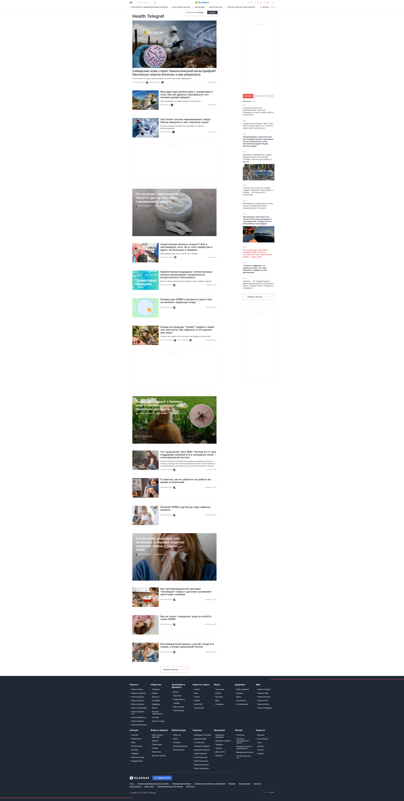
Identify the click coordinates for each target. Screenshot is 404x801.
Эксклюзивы (199, 7)
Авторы (265, 7)
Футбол (197, 689)
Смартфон (219, 704)
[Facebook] (248, 2)
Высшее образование (157, 713)
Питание (239, 693)
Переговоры (157, 744)
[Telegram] (254, 2)
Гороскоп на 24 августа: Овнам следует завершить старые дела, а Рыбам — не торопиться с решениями (258, 191)
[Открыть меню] (131, 2)
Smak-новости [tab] (259, 96)
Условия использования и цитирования (209, 784)
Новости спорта (201, 684)
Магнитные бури (137, 757)
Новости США (262, 693)
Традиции (219, 744)
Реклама (232, 784)
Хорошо (212, 12)
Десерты (260, 746)
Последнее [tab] (248, 96)
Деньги (176, 692)
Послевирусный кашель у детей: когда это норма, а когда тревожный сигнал (187, 645)
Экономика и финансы (178, 685)
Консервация (262, 739)
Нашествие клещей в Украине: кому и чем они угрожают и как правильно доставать (160, 405)
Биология (219, 697)
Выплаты (155, 697)
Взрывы (155, 741)
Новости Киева (137, 689)
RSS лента (190, 786)
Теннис (197, 697)
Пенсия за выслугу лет (243, 757)
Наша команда (135, 786)
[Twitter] (261, 2)
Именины (219, 756)
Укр (273, 2)
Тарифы (176, 703)
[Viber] (251, 3)
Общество (156, 684)
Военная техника (159, 756)
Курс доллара (178, 707)
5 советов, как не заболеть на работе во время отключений (185, 481)
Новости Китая (263, 704)
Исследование (242, 704)
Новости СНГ (262, 700)
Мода (133, 742)
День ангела (220, 752)
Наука (217, 684)
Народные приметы (223, 741)
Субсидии (156, 700)
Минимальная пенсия (244, 752)
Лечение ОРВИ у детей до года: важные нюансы (185, 508)
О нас (132, 784)
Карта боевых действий (157, 736)
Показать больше (170, 669)
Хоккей (197, 700)
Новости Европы (264, 689)
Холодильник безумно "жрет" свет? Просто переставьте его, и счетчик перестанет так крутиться (258, 126)
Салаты (260, 750)
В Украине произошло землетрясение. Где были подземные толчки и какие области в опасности (258, 111)
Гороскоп (134, 735)
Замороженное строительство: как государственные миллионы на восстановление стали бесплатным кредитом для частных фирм (258, 141)
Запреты (218, 748)
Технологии (219, 689)
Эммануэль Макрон (202, 746)
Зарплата (156, 689)
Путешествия (136, 746)
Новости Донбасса (138, 717)
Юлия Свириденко (201, 768)
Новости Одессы (137, 700)
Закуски (260, 753)
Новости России (263, 697)
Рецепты (260, 730)
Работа (155, 693)
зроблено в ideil (268, 792)
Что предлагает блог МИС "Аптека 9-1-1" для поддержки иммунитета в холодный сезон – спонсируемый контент (188, 454)
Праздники (219, 730)
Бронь (175, 739)
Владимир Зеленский (202, 735)
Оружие (155, 748)
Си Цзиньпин (199, 742)
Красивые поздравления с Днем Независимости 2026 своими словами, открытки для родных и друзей (257, 158)
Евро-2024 (198, 704)
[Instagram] (264, 2)
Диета (238, 697)
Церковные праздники (219, 736)
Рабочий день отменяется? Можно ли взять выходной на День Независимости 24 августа (258, 205)
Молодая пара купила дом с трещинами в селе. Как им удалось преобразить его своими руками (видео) (186, 94)
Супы (259, 742)
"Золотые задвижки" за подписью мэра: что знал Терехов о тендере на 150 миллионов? (255, 269)
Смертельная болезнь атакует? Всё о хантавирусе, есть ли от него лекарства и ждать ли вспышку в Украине (186, 247)
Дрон (217, 700)
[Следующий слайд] (276, 7)
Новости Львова (137, 704)
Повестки (177, 735)
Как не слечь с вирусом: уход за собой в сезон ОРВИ (185, 618)
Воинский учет (178, 750)
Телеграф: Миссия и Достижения (170, 786)
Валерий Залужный (202, 750)
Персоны (197, 730)
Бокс (196, 693)
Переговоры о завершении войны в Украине (149, 7)
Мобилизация (179, 730)
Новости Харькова (138, 693)
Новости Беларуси (264, 708)
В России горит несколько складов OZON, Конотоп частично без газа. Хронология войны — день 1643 (257, 253)
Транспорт (177, 696)
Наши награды (244, 784)
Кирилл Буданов (200, 753)
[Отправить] (155, 2)
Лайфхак (134, 753)
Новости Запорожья (139, 708)
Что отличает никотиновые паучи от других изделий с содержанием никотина (157, 197)
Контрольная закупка (181, 7)
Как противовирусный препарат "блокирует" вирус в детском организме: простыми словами (186, 591)
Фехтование (199, 708)
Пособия (155, 717)
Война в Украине (159, 730)
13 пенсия (240, 735)
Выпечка (260, 735)
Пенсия (238, 730)
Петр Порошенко (201, 757)
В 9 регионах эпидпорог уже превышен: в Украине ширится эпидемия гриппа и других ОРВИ (160, 544)
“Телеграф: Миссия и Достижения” (241, 7)
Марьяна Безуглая (201, 765)
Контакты (257, 784)
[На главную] (202, 2)
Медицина (156, 704)
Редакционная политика (181, 784)
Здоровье (240, 684)
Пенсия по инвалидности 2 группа (242, 741)
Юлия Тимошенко (201, 761)
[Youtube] (258, 2)
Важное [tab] (270, 96)
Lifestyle (134, 730)
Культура (134, 750)
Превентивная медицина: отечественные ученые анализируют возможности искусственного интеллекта (186, 274)
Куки (201, 12)
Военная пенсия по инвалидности (244, 747)
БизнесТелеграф (216, 7)
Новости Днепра (137, 697)
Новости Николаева (139, 725)
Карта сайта (149, 786)
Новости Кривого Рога (138, 713)
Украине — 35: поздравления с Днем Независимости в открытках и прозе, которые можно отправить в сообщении (258, 284)
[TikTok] (267, 2)
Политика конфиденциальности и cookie (153, 784)
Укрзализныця (178, 710)
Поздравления (137, 761)
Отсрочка (177, 742)
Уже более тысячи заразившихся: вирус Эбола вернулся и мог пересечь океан (185, 120)
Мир (258, 684)
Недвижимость (179, 699)
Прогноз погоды (158, 721)
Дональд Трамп (200, 739)
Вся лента (247, 101)
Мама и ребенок (242, 689)
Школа (154, 708)
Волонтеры (156, 752)
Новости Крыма (137, 721)
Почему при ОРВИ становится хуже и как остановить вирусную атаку (186, 301)
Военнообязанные (180, 746)
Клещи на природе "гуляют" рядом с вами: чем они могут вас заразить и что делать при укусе (187, 330)
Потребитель (136, 739)
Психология (241, 700)
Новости (134, 684)
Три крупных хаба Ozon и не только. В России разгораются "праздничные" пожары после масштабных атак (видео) (257, 220)
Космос (218, 693)
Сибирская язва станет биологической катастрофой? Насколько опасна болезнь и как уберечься (174, 72)
